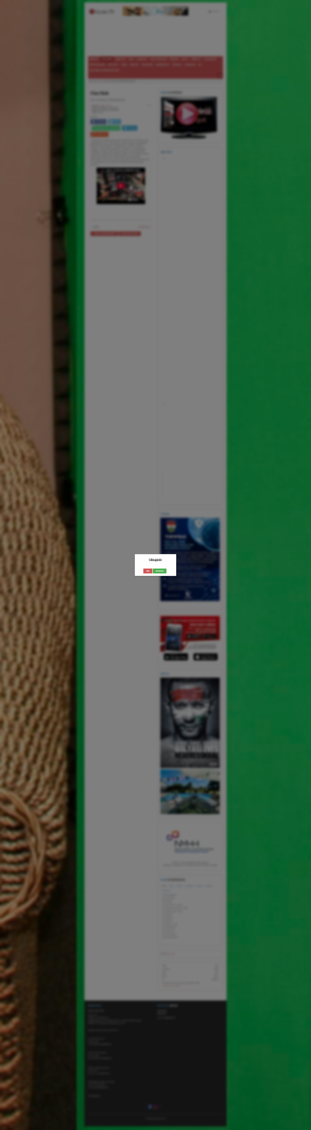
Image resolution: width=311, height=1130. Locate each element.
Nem (147, 571)
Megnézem (160, 571)
